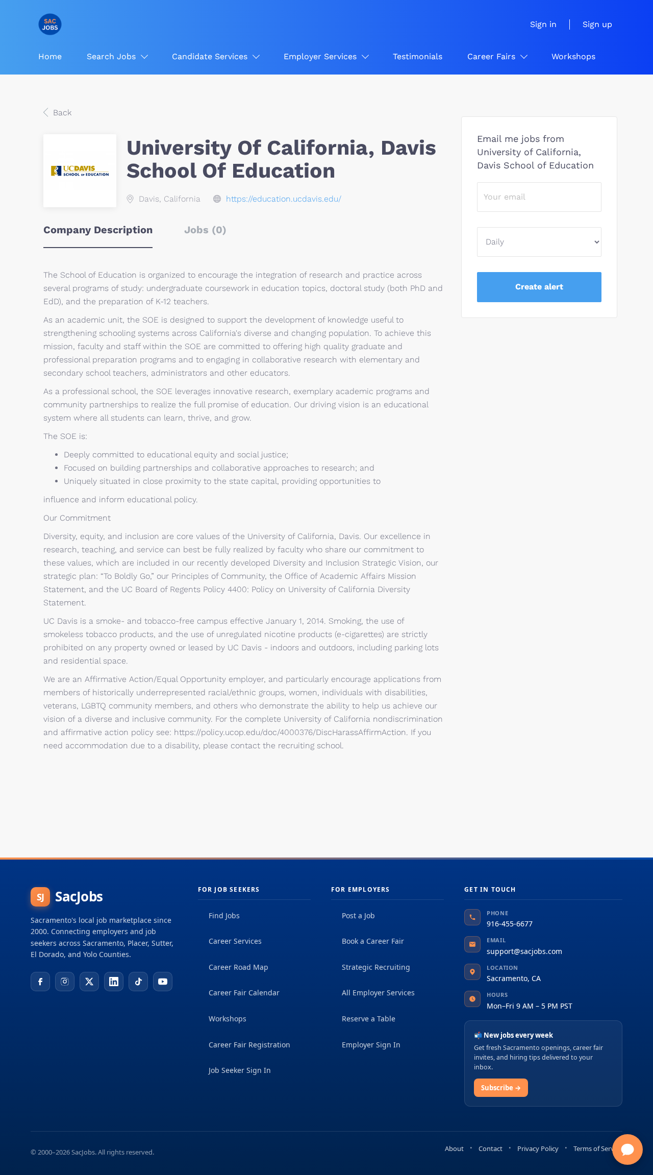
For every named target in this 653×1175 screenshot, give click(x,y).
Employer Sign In (371, 1044)
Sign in (543, 24)
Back (61, 112)
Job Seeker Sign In (240, 1070)
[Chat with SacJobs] (627, 1149)
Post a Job (358, 915)
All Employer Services (378, 992)
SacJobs (70, 896)
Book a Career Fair (373, 941)
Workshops (227, 1018)
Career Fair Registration (249, 1044)
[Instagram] (64, 981)
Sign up (597, 24)
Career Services (235, 941)
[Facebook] (40, 981)
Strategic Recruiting (376, 967)
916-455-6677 (510, 923)
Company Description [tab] (98, 230)
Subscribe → (501, 1087)
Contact (491, 1148)
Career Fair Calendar (244, 992)
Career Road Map (238, 967)
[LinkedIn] (113, 981)
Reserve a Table (368, 1018)
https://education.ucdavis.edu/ (283, 199)
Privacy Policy (538, 1148)
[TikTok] (138, 981)
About (454, 1148)
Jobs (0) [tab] (205, 230)
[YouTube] (162, 981)
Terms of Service (597, 1148)
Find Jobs (224, 915)
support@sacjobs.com (524, 951)
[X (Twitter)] (89, 981)
